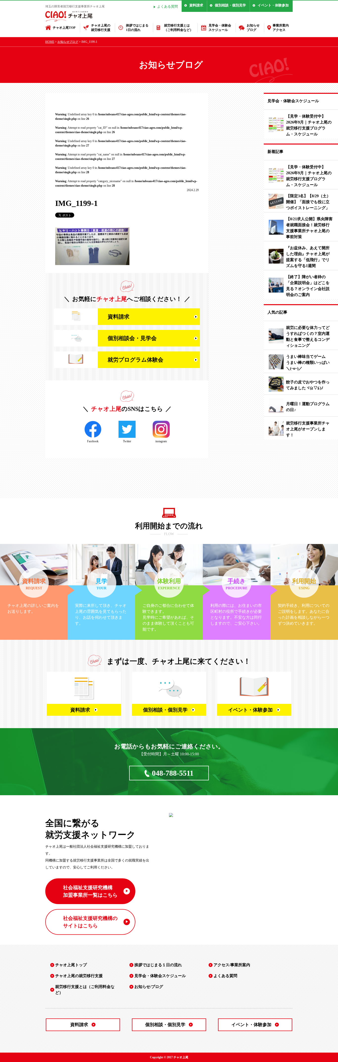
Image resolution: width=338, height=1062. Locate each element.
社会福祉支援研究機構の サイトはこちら (90, 921)
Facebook (92, 441)
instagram (161, 441)
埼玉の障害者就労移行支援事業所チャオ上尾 (75, 6)
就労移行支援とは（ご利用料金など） (178, 28)
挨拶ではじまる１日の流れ (158, 965)
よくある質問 (167, 6)
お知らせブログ (253, 28)
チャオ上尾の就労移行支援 (100, 28)
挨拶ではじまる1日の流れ (137, 28)
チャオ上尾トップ (71, 965)
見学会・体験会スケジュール (220, 28)
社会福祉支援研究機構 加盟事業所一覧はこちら (90, 891)
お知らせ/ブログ (148, 987)
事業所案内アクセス (281, 28)
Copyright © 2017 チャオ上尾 (169, 1057)
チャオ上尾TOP (64, 27)
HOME (49, 42)
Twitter (127, 441)
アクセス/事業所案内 (232, 965)
